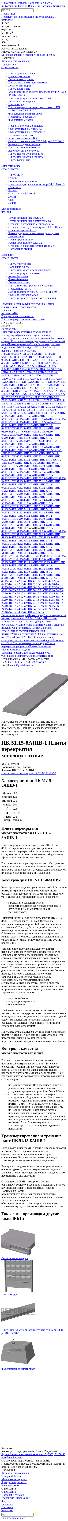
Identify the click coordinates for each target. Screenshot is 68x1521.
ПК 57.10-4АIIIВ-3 (45, 500)
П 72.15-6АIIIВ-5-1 (36, 387)
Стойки (12, 177)
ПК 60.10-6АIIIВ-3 (45, 465)
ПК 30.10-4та (20, 599)
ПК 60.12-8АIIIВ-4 (36, 453)
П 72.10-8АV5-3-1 (13, 409)
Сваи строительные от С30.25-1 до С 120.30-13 (36, 141)
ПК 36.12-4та (20, 590)
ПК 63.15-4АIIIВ (44, 419)
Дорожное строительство (9, 256)
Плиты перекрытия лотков (24, 273)
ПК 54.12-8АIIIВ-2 (23, 512)
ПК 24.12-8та (20, 609)
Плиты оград (16, 104)
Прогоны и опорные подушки (26, 125)
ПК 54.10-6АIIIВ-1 (30, 521)
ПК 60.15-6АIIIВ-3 (23, 447)
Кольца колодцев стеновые (24, 144)
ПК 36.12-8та (51, 587)
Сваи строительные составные (26, 131)
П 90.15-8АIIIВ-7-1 (35, 353)
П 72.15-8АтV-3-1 (53, 381)
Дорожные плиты (18, 266)
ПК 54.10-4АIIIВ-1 (45, 524)
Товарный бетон (11, 303)
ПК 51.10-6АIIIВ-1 (45, 549)
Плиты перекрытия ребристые (26, 156)
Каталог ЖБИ (9, 313)
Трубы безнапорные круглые (25, 217)
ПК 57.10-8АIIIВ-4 (23, 493)
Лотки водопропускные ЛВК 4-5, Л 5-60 (32, 291)
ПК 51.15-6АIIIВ (44, 531)
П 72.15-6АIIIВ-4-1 (14, 387)
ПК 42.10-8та (20, 584)
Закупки (22, 5)
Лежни (12, 202)
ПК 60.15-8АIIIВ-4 (30, 444)
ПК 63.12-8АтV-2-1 (45, 422)
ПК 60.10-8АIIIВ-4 (36, 462)
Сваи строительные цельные (25, 128)
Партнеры (46, 5)
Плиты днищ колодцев (22, 73)
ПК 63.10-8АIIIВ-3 (31, 431)
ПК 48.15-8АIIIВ (22, 556)
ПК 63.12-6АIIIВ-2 (30, 425)
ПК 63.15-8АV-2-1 (50, 412)
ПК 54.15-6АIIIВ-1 (23, 506)
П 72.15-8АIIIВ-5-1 (32, 384)
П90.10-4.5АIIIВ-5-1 (15, 378)
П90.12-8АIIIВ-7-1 (27, 363)
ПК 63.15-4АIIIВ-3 (23, 422)
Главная (6, 310)
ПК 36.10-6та (51, 590)
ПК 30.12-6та (20, 596)
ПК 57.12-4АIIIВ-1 (45, 487)
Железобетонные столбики (24, 150)
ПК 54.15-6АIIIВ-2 (45, 506)
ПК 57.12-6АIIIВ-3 (23, 487)
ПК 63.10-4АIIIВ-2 (30, 437)
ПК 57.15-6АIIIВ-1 (30, 475)
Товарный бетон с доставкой (18, 652)
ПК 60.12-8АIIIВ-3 (14, 453)
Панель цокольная (19, 76)
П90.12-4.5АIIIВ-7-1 (15, 372)
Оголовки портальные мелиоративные (31, 223)
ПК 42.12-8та (36, 581)
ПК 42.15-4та (20, 581)
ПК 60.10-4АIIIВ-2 (30, 468)
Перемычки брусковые (22, 116)
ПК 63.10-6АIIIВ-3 (23, 434)
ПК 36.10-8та (36, 590)
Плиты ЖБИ (15, 174)
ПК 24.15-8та (36, 605)
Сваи (11, 199)
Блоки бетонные (18, 279)
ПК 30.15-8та (20, 593)
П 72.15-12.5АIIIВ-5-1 (40, 378)
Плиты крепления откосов (24, 147)
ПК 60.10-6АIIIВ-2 (23, 465)
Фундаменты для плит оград (25, 113)
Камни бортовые (18, 276)
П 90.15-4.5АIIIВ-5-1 (35, 359)
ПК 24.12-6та (36, 609)
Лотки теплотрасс (19, 282)
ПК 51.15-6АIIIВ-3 (45, 534)
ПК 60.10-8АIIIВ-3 (14, 462)
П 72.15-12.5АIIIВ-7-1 (30, 381)
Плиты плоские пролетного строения (30, 285)
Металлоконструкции (14, 1479)
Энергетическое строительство (10, 167)
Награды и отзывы (28, 2)
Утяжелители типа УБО (22, 138)
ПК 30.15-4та (51, 593)
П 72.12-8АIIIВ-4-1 (23, 397)
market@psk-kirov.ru (21, 665)
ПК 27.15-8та (36, 599)
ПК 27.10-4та (20, 605)
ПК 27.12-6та (36, 602)
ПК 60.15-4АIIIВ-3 (30, 450)
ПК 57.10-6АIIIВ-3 (30, 496)
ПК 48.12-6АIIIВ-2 (45, 568)
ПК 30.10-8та (51, 596)
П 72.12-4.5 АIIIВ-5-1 (29, 406)
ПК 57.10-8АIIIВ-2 (30, 490)
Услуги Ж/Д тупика (33, 303)
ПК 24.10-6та (20, 612)
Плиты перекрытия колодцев (25, 153)
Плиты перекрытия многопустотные (30, 98)
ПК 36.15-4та (36, 587)
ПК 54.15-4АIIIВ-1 (30, 509)
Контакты (59, 5)
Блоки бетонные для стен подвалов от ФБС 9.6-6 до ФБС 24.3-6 (30, 346)
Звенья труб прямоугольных (25, 242)
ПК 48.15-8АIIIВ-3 (23, 559)
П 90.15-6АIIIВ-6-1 (25, 356)
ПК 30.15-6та (36, 593)
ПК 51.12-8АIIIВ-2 (30, 540)
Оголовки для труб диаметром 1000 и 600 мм (35, 227)
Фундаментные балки (21, 119)
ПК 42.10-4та (51, 584)
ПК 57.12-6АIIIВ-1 (30, 484)
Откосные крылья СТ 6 (22, 230)
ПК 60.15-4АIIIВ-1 (45, 447)
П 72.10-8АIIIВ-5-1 (35, 409)
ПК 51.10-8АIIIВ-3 (23, 549)
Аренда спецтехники (40, 655)
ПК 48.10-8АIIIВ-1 (30, 571)
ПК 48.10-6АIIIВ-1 (45, 574)
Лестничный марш (19, 85)
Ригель (12, 190)
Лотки (12, 196)
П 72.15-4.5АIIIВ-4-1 (28, 391)
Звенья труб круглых (20, 239)
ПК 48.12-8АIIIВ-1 (30, 565)
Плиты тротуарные (19, 263)
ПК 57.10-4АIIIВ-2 (23, 500)
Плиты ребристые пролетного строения (32, 298)
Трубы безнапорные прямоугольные (29, 220)
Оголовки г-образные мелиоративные (31, 245)
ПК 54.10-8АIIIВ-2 (45, 518)
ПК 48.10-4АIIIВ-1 (30, 577)
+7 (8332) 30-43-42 (35, 662)
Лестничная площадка (21, 101)
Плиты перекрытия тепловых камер (29, 269)
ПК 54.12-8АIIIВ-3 (45, 512)
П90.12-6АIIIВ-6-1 (14, 366)
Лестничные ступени (21, 79)
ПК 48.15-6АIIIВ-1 (45, 559)
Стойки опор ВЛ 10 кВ (22, 193)
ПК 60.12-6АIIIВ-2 (23, 456)
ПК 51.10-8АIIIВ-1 (30, 546)
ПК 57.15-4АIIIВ (44, 478)
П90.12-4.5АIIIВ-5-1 (28, 369)
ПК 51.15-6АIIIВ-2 (23, 534)
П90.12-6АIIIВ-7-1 (35, 366)
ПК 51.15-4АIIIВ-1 (28, 537)
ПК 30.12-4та (36, 596)
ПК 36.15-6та (20, 587)
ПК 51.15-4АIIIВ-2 (50, 537)
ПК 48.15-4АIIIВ (29, 562)
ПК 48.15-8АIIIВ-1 (43, 556)
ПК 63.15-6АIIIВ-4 (23, 419)
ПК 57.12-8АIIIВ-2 (45, 481)
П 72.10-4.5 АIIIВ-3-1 (26, 412)
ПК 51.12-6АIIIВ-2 (45, 543)
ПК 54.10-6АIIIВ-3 (23, 524)
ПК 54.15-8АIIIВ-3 (30, 503)
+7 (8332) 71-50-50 (28, 773)
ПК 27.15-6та (51, 599)
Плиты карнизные (19, 88)
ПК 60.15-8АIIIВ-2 (46, 440)
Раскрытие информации (15, 1497)
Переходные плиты (19, 288)
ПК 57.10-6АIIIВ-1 (45, 493)
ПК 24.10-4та (36, 612)
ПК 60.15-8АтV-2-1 (23, 440)
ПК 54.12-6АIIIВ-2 (30, 515)
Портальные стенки (20, 248)
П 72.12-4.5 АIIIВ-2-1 (15, 403)
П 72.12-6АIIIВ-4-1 (32, 400)
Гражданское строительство (9, 66)
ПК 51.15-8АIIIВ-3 (23, 531)
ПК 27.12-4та (51, 602)
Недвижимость (27, 307)
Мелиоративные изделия (16, 649)
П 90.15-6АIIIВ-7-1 (47, 356)
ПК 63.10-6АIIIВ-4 (45, 434)
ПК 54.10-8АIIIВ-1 (23, 518)
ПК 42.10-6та (36, 584)
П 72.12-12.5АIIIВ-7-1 (42, 394)
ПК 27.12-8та (20, 602)
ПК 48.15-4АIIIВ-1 (50, 562)
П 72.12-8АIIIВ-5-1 (46, 397)
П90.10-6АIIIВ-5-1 (25, 375)
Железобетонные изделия (16, 61)
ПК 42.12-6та (51, 581)
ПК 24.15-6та (51, 605)
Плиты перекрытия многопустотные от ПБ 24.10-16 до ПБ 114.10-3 (34, 109)
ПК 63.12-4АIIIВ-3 (45, 428)
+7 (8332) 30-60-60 (12, 662)
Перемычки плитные (20, 135)
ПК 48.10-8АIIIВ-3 (23, 574)
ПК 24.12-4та (51, 609)
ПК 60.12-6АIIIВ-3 (45, 456)
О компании (8, 2)
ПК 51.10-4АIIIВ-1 (30, 553)
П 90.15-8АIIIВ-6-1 (12, 353)
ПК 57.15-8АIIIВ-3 (45, 472)
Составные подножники (22, 181)
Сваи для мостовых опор (23, 294)
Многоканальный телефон (28, 54)
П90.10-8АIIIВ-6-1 (37, 372)
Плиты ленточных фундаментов (27, 82)
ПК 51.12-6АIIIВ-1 (23, 543)
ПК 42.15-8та (49, 577)
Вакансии (34, 5)
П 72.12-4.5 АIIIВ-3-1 (40, 403)
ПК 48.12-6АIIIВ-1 (23, 568)
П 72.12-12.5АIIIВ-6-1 (16, 394)
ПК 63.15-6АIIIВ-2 (30, 416)
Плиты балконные (19, 159)
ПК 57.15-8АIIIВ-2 (23, 472)
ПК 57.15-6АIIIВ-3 (23, 478)
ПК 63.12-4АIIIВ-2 (23, 428)
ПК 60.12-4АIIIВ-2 (30, 459)
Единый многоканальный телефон (33, 1454)
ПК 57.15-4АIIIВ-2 (23, 481)
